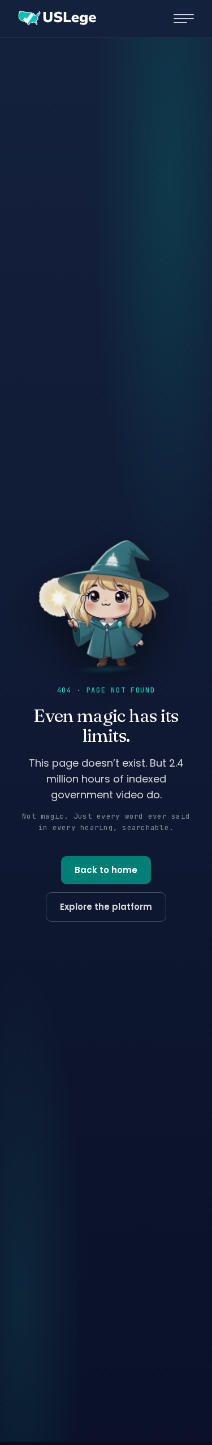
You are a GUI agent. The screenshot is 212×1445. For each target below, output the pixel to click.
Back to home (106, 870)
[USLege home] (56, 18)
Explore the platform (106, 907)
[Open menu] (183, 18)
